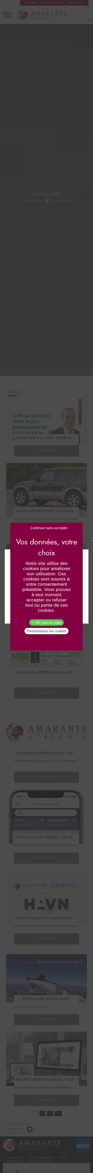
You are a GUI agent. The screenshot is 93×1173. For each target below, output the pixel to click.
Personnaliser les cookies (46, 631)
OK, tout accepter (48, 622)
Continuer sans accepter (49, 528)
